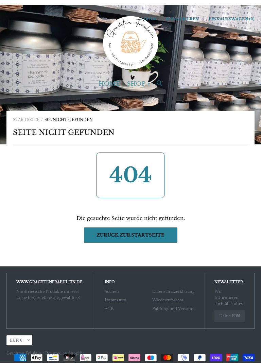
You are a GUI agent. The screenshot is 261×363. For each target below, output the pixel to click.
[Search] (159, 87)
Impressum (115, 300)
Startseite (26, 119)
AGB (109, 308)
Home (109, 83)
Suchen (112, 291)
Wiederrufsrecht (168, 300)
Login (148, 19)
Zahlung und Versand (172, 308)
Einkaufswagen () (232, 19)
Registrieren (182, 19)
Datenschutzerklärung (173, 291)
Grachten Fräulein (23, 353)
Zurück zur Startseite (130, 235)
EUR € (16, 340)
